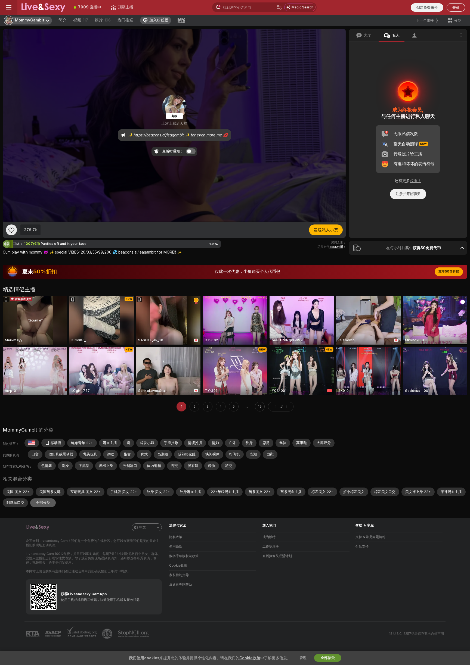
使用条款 (175, 546)
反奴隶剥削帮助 (180, 584)
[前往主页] (43, 7)
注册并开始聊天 (408, 194)
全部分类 (43, 503)
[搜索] (279, 7)
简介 (62, 20)
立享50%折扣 (448, 271)
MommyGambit (20, 430)
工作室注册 (270, 546)
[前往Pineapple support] (107, 634)
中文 (142, 527)
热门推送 (125, 20)
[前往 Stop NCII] (134, 633)
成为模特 (269, 537)
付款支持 (362, 546)
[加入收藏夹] (11, 229)
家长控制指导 (179, 575)
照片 (103, 20)
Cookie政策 (178, 565)
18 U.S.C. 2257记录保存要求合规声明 (416, 634)
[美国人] (31, 443)
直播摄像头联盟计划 (277, 556)
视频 (80, 20)
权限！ (415, 181)
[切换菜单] (8, 7)
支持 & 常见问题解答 (370, 537)
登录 (455, 7)
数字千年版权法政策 (184, 556)
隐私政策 (175, 537)
